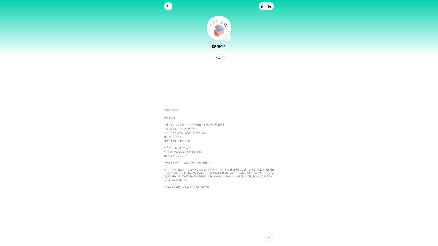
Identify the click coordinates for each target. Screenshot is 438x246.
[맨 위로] (269, 238)
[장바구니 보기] (270, 6)
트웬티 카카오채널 (183, 147)
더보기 (219, 57)
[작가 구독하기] (227, 37)
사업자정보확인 (205, 162)
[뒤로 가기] (168, 6)
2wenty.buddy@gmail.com (188, 152)
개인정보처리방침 (188, 162)
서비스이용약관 (171, 162)
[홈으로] (263, 6)
